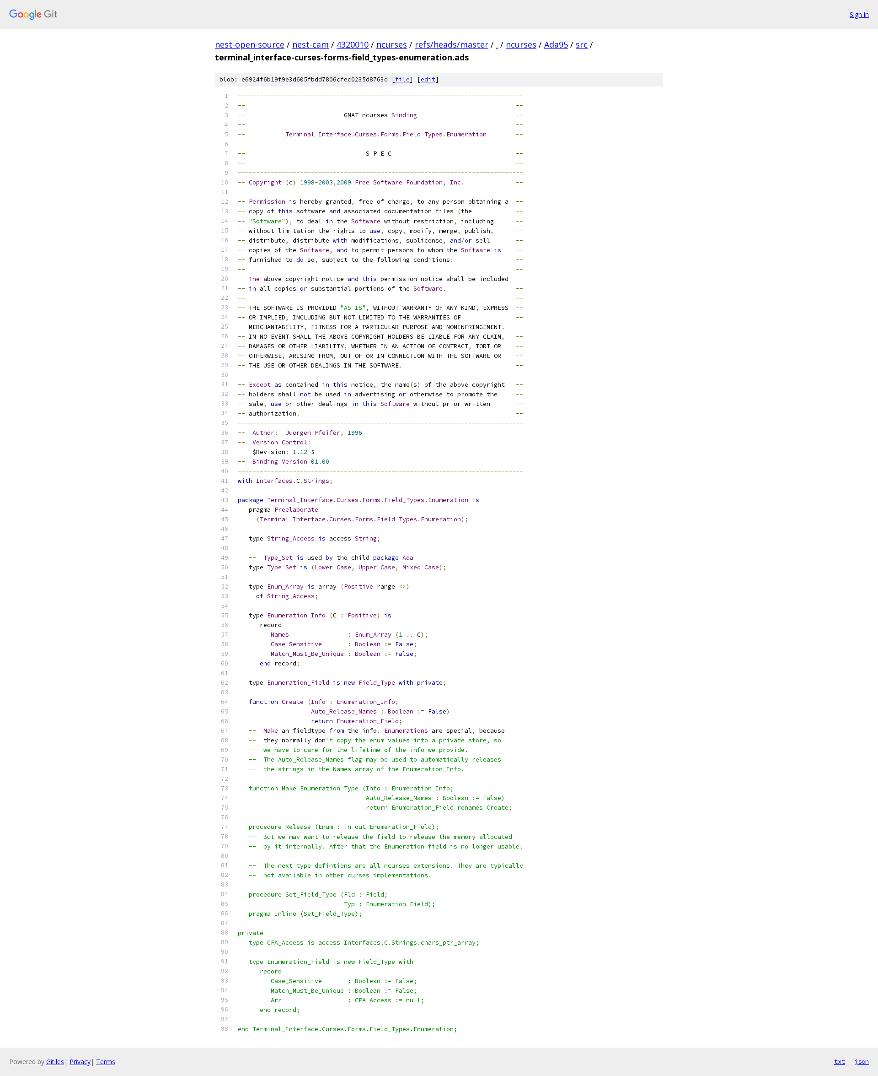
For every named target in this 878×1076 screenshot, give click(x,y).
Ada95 (556, 44)
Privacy (80, 1061)
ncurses (391, 44)
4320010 (353, 44)
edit (428, 79)
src (582, 44)
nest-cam (310, 44)
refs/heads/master (451, 44)
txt (839, 1061)
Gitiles (55, 1061)
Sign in (859, 14)
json (861, 1061)
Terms (105, 1061)
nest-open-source (249, 44)
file (402, 79)
